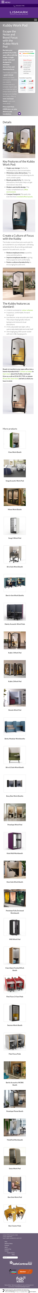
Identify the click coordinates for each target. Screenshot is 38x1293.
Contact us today (26, 371)
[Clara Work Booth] (15, 440)
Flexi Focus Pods (15, 1054)
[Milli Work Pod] (15, 927)
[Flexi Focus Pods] (15, 1041)
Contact (6, 1251)
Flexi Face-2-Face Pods (14, 997)
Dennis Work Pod (14, 710)
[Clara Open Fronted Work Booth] (15, 955)
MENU (7, 2)
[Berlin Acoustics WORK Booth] (15, 1070)
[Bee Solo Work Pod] (15, 1185)
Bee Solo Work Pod (15, 1197)
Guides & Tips (8, 1249)
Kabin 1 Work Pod (14, 653)
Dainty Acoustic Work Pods (15, 624)
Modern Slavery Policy (11, 1253)
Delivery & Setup (9, 1243)
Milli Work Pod (14, 939)
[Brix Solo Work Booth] (15, 554)
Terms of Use (8, 1285)
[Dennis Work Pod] (15, 697)
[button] (3, 2)
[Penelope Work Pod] (15, 812)
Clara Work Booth (14, 452)
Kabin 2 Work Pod (14, 681)
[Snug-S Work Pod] (15, 525)
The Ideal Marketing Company (22, 1286)
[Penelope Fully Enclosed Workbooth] (15, 898)
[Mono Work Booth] (15, 497)
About (6, 1247)
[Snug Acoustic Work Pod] (15, 468)
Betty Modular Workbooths (15, 739)
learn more (7, 374)
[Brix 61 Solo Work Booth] (15, 755)
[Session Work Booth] (15, 1013)
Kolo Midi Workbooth (15, 853)
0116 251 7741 (20, 5)
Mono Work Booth (15, 509)
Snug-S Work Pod (14, 538)
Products (7, 1245)
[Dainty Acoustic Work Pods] (15, 611)
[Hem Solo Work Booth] (15, 869)
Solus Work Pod (15, 1168)
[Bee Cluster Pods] (15, 1213)
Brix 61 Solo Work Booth (15, 767)
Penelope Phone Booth (14, 1111)
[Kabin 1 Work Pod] (15, 640)
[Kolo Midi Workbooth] (15, 841)
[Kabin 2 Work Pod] (15, 669)
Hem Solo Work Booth (15, 882)
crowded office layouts (25, 197)
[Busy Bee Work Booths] (15, 783)
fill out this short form (10, 379)
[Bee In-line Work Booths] (15, 583)
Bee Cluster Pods (14, 1226)
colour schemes (27, 310)
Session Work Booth (14, 1025)
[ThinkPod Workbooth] (15, 1127)
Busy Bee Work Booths (14, 796)
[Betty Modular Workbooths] (15, 726)
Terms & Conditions (16, 1285)
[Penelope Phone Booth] (15, 1099)
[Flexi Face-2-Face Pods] (15, 984)
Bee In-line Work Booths (15, 595)
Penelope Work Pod (14, 825)
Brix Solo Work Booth (15, 567)
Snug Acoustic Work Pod (15, 481)
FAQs (6, 1241)
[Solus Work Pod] (15, 1156)
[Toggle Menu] (35, 20)
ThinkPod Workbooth (15, 1140)
